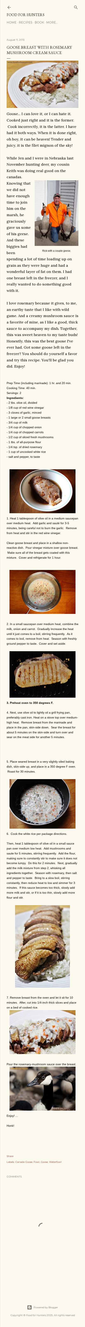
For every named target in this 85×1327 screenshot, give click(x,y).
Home (12, 22)
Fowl (36, 1161)
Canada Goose (23, 1161)
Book (39, 22)
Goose (44, 1161)
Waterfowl (55, 1161)
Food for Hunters (25, 14)
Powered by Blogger (46, 1307)
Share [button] (10, 1156)
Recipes (25, 22)
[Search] (75, 6)
